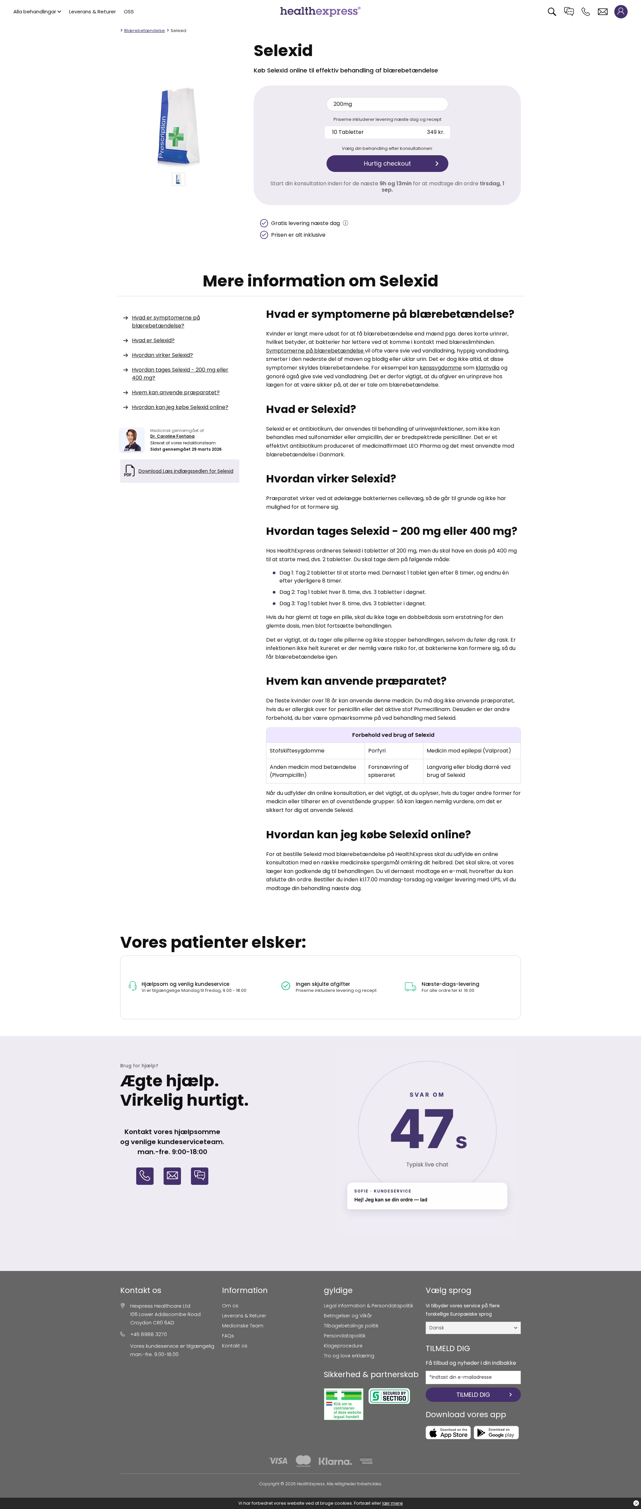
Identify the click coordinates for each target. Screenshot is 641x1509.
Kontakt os (234, 1345)
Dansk (436, 1327)
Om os (230, 1305)
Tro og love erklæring (349, 1355)
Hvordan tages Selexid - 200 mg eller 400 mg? (180, 374)
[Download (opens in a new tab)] (448, 1432)
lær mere (392, 1503)
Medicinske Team (242, 1325)
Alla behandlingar (34, 11)
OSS (129, 11)
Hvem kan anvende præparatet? (176, 392)
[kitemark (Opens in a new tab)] (344, 1404)
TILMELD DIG (473, 1394)
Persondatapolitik (345, 1335)
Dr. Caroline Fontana (172, 436)
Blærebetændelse (144, 30)
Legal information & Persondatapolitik (368, 1305)
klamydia (487, 368)
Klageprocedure (343, 1345)
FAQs (228, 1335)
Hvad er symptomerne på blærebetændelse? (166, 322)
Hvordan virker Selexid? (162, 355)
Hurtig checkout (387, 163)
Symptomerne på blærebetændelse (315, 351)
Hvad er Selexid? (153, 340)
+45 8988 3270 (148, 1334)
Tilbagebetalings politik (351, 1325)
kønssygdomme (441, 368)
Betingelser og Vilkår (348, 1315)
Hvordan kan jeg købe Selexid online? (180, 407)
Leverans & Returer (92, 11)
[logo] (320, 11)
